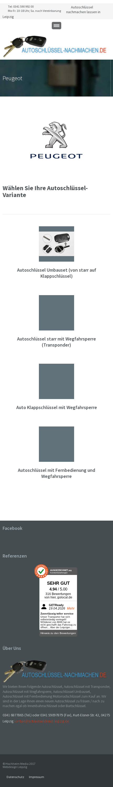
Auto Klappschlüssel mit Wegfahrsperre (56, 407)
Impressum (36, 777)
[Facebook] (21, 741)
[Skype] (4, 741)
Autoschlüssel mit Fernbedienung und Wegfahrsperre (56, 473)
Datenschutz (15, 777)
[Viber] (15, 741)
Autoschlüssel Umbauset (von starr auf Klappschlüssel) (56, 273)
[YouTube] (33, 741)
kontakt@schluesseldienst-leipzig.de (41, 721)
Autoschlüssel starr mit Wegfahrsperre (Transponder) (56, 342)
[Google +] (27, 741)
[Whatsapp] (10, 741)
